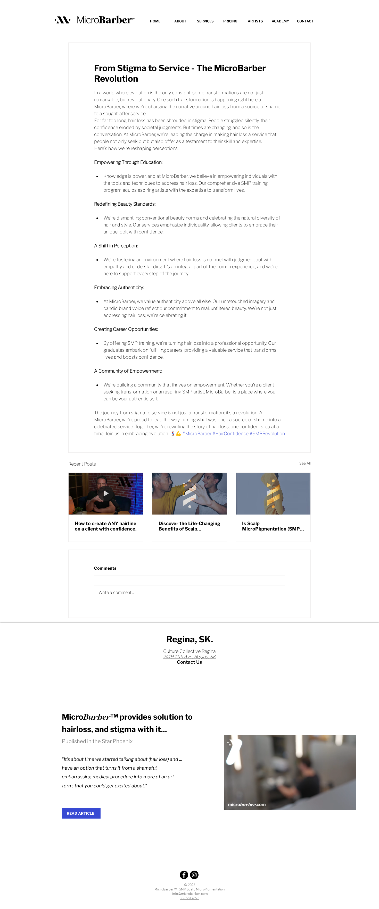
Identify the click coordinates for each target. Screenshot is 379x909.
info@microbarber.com (190, 894)
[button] (205, 21)
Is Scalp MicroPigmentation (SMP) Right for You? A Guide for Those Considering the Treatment (271, 526)
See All (305, 463)
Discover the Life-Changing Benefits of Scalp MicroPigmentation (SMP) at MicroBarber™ (189, 526)
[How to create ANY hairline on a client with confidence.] (106, 494)
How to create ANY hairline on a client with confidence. (106, 526)
